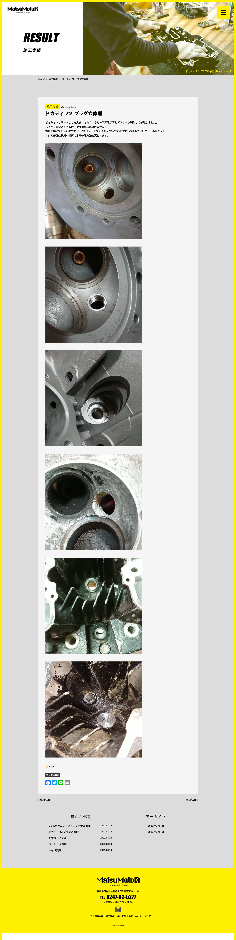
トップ (88, 916)
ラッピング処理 (58, 844)
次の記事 (191, 799)
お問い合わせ (135, 916)
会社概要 (121, 916)
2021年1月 (154, 832)
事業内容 (99, 916)
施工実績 (110, 916)
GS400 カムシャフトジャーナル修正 (70, 825)
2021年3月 (154, 825)
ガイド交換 (55, 850)
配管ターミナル (58, 838)
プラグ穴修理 (53, 775)
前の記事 (45, 799)
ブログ (147, 916)
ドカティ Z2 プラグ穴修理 (64, 832)
